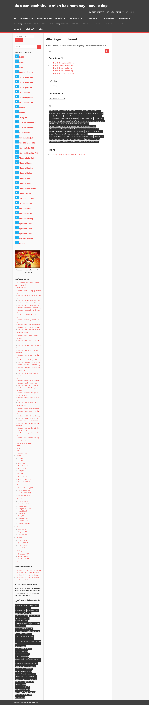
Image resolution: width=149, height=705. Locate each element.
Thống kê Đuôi (25, 183)
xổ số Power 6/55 (26, 102)
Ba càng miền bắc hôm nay (69, 113)
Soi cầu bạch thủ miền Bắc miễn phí (59, 136)
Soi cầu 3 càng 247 (97, 131)
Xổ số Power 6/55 (23, 463)
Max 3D (22, 107)
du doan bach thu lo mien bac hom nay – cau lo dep (61, 6)
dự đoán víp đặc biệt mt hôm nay (28, 381)
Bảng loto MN (22, 532)
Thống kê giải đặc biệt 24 (92, 139)
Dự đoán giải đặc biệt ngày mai (95, 121)
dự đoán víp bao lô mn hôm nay (28, 409)
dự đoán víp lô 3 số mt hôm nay (28, 385)
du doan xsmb (98, 116)
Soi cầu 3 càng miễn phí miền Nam (77, 134)
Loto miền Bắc (25, 208)
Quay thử (17, 29)
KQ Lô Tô (121, 24)
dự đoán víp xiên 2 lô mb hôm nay (62, 66)
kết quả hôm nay (26, 72)
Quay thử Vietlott (26, 239)
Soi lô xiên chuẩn (63, 139)
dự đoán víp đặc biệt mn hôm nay (29, 416)
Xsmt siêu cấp (93, 19)
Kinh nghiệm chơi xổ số (22, 24)
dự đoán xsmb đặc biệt (56, 129)
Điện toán (86, 24)
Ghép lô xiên (95, 129)
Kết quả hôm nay (62, 24)
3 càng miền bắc (67, 110)
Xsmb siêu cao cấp (76, 19)
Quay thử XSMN (25, 229)
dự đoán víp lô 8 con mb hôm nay (29, 329)
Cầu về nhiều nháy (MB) (28, 153)
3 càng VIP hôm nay (54, 113)
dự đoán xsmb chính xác (88, 126)
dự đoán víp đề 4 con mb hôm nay (29, 300)
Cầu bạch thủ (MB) (26, 138)
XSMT (51, 24)
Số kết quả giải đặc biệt (77, 139)
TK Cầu (98, 24)
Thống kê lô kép (25, 173)
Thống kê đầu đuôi (26, 158)
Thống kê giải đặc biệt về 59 (79, 142)
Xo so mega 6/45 (26, 97)
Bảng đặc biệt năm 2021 (56, 116)
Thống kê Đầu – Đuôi (27, 188)
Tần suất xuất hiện (26, 198)
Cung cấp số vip (124, 19)
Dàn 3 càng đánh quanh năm (69, 118)
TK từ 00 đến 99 (25, 203)
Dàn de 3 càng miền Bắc (86, 118)
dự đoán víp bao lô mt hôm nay (28, 373)
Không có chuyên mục (55, 131)
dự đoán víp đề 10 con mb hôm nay (62, 73)
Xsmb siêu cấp (60, 19)
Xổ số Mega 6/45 (23, 466)
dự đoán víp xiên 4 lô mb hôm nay (29, 367)
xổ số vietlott (24, 92)
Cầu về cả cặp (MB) (26, 148)
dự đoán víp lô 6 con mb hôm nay (29, 327)
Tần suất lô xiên (93, 142)
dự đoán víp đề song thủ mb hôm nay (63, 63)
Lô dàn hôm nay (68, 131)
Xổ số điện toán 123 (27, 128)
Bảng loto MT (22, 529)
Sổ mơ (41, 29)
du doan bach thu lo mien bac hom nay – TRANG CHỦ (33, 19)
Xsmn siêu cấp (109, 19)
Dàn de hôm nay (98, 118)
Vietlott (75, 24)
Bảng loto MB (22, 534)
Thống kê (109, 24)
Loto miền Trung (26, 218)
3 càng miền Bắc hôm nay (80, 110)
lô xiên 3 (87, 131)
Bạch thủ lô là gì (98, 113)
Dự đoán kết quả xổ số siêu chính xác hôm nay (63, 123)
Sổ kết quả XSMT (26, 87)
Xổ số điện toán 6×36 (24, 482)
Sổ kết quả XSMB (26, 77)
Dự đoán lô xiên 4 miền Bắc (57, 126)
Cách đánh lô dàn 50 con (84, 116)
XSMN (43, 24)
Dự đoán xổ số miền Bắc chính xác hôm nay (77, 129)
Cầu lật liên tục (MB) (27, 143)
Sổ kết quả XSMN (26, 82)
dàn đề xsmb (61, 121)
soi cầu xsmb (53, 139)
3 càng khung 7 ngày (55, 110)
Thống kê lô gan (25, 163)
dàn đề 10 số (52, 121)
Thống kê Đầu (24, 178)
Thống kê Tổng (25, 193)
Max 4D (22, 112)
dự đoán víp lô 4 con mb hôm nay (29, 325)
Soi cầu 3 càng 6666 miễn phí (57, 134)
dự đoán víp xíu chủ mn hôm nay (28, 438)
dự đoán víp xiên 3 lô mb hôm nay (29, 365)
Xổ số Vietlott (22, 468)
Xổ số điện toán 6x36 (27, 123)
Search (18, 40)
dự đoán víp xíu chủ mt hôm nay (28, 402)
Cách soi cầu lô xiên (70, 116)
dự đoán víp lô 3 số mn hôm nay (28, 421)
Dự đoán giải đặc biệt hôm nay (75, 121)
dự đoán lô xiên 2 (83, 123)
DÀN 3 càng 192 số (54, 118)
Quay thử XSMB (25, 224)
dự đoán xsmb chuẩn (73, 126)
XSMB (36, 24)
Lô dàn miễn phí (79, 131)
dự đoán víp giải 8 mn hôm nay (28, 418)
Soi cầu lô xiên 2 (99, 136)
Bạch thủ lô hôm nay (85, 113)
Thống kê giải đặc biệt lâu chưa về (59, 142)
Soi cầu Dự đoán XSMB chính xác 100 (82, 136)
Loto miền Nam (25, 213)
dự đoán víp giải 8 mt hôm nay (28, 383)
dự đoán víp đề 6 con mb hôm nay (62, 68)
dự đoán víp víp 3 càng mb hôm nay (29, 360)
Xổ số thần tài (24, 133)
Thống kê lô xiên (26, 168)
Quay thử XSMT (25, 234)
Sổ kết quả (30, 29)
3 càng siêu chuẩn (95, 110)
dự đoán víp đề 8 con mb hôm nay (62, 71)
